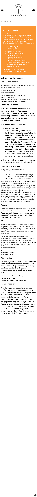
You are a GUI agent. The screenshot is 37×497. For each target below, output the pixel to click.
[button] (34, 10)
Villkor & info (7, 21)
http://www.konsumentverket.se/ (13, 280)
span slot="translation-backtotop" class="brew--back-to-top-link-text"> (35, 495)
